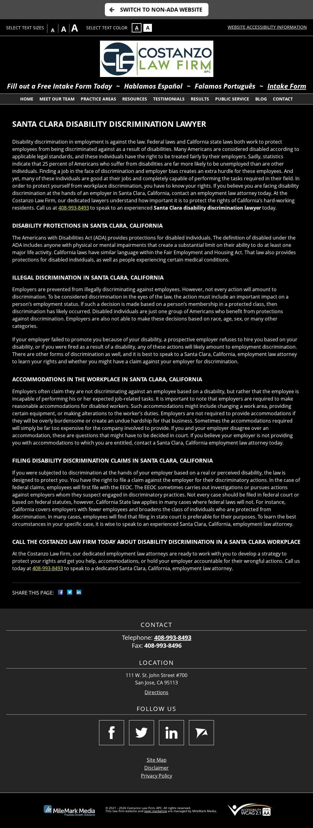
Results (200, 99)
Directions (156, 692)
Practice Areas (98, 99)
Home (26, 99)
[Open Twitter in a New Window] (141, 732)
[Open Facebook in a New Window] (111, 732)
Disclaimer (156, 767)
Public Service (232, 99)
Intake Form (286, 86)
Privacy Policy (156, 775)
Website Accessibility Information (267, 27)
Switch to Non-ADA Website (161, 9)
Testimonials (169, 99)
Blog (261, 99)
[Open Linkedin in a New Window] (171, 732)
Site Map (157, 760)
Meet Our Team (57, 99)
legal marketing (155, 811)
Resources (134, 99)
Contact (283, 99)
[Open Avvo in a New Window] (201, 732)
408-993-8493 (73, 207)
